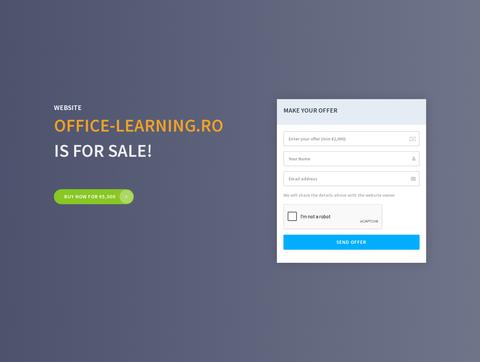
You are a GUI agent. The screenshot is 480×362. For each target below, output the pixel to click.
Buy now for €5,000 (90, 196)
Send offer (351, 242)
